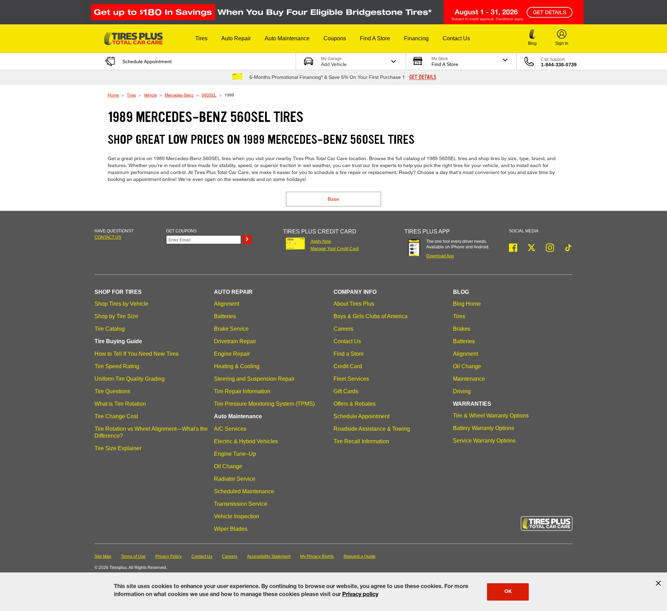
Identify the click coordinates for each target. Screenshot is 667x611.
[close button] (658, 583)
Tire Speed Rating (116, 366)
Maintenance (469, 379)
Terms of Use (133, 556)
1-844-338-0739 (559, 64)
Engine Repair (232, 354)
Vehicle (150, 95)
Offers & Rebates (355, 404)
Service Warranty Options (484, 441)
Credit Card (348, 366)
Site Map (102, 556)
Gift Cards (346, 391)
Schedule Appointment (361, 416)
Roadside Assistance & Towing (372, 429)
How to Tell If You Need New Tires (136, 354)
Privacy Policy (168, 556)
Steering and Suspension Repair (254, 379)
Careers (343, 329)
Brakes (461, 329)
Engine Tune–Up (235, 454)
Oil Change (228, 466)
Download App (440, 256)
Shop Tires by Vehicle (121, 304)
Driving (462, 391)
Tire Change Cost (116, 416)
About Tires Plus (354, 304)
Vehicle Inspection (236, 516)
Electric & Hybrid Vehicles (246, 441)
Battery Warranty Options (483, 428)
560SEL (208, 95)
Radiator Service (234, 479)
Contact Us (347, 341)
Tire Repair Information (242, 391)
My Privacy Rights (317, 556)
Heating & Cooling (237, 366)
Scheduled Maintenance (244, 491)
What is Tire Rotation (120, 404)
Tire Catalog (109, 329)
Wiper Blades (230, 529)
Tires (131, 95)
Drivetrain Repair (235, 341)
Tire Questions (112, 391)
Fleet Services (351, 379)
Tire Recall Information (361, 441)
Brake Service (231, 329)
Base (333, 199)
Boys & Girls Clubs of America (370, 316)
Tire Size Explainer (117, 448)
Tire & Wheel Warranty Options (491, 416)
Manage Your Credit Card (335, 248)
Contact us (107, 237)
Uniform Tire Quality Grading (129, 379)
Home (113, 95)
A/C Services (230, 429)
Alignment (226, 304)
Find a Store (349, 354)
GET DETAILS (422, 77)
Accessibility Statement (268, 556)
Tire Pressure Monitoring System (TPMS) (264, 404)
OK (508, 591)
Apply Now (321, 241)
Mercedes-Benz (179, 95)
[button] (201, 38)
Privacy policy (360, 595)
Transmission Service (240, 504)
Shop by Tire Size (116, 316)
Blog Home (467, 304)
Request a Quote (360, 556)
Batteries (225, 316)
